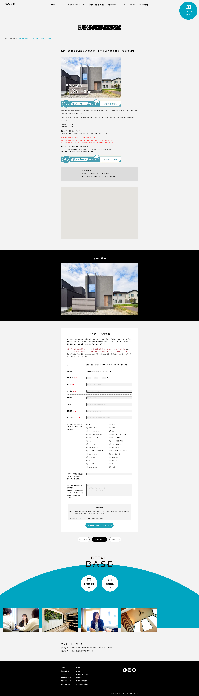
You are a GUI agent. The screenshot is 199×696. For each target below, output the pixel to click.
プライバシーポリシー (83, 684)
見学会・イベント (76, 4)
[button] (143, 290)
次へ (113, 539)
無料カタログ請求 (81, 681)
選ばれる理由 (65, 671)
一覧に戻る (99, 539)
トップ (63, 668)
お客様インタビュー (82, 674)
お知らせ (79, 671)
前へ (85, 539)
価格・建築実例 (96, 4)
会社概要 (143, 4)
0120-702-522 (89, 176)
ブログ (132, 4)
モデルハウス (57, 4)
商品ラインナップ (116, 4)
